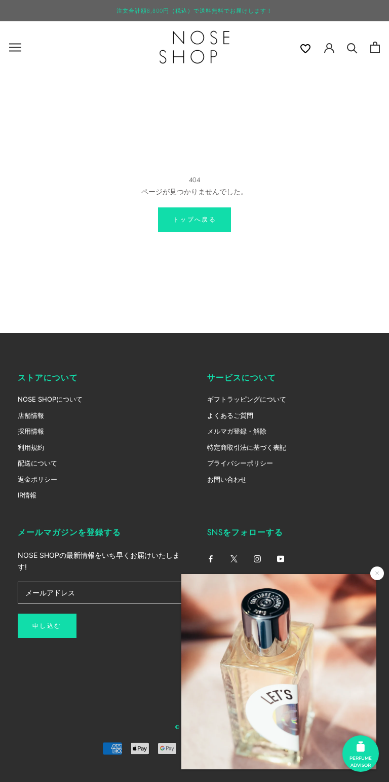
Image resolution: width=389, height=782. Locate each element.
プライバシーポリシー (240, 463)
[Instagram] (257, 558)
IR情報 (27, 495)
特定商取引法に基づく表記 (246, 447)
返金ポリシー (37, 479)
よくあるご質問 (230, 415)
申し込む (47, 625)
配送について (37, 463)
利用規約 (31, 447)
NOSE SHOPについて (50, 399)
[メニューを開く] (15, 47)
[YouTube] (280, 558)
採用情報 (31, 431)
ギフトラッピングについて (246, 399)
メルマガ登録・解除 (236, 431)
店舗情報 (31, 415)
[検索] (352, 47)
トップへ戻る (194, 219)
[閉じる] (377, 573)
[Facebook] (210, 558)
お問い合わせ (227, 479)
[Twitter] (234, 558)
